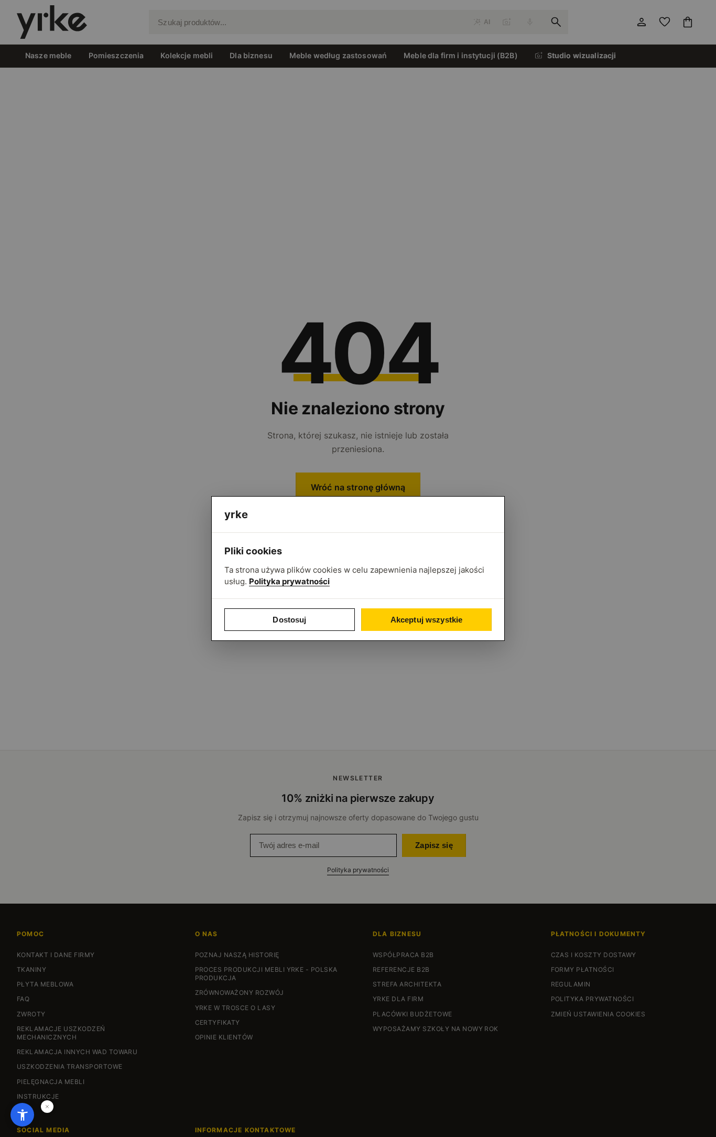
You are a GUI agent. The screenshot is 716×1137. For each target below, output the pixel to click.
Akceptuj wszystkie (426, 619)
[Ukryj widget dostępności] (47, 1106)
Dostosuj (289, 619)
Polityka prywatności (289, 581)
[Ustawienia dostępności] (22, 1115)
